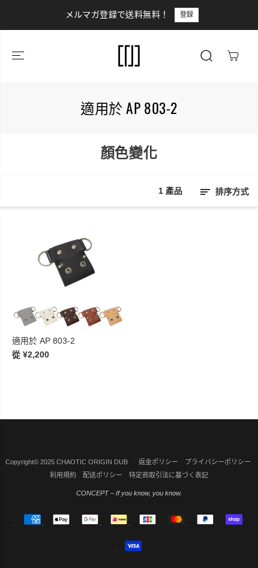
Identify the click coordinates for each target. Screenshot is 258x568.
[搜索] (206, 56)
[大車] (233, 56)
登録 (160, 14)
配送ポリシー (102, 475)
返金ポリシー (158, 461)
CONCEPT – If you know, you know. (129, 493)
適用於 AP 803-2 (43, 340)
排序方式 (231, 191)
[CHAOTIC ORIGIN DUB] (129, 56)
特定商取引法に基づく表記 (168, 475)
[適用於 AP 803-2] (68, 273)
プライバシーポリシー (218, 461)
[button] (19, 56)
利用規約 (63, 475)
